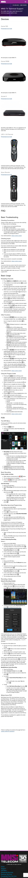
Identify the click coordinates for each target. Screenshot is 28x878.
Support (3, 869)
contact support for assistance (7, 731)
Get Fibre (4, 870)
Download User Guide (7, 28)
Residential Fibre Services (9, 876)
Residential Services (7, 872)
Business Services (6, 874)
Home (3, 867)
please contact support (17, 235)
